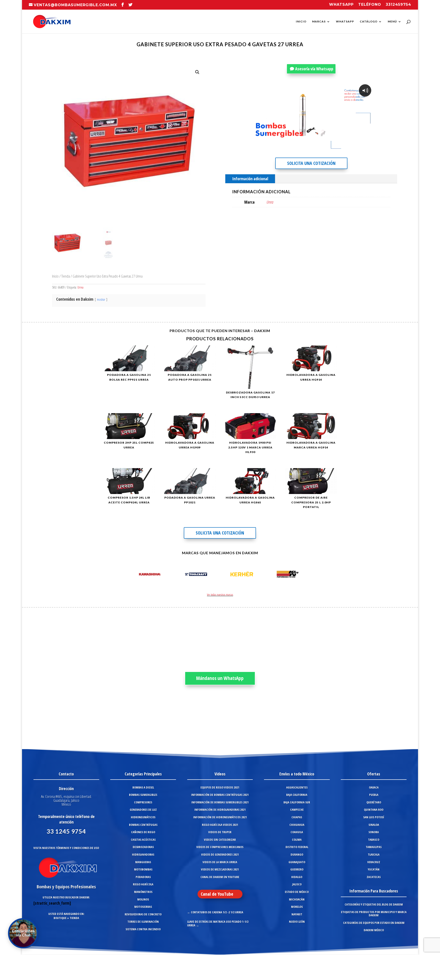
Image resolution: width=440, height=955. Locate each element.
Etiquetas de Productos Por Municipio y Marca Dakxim (374, 913)
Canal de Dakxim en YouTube (220, 877)
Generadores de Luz (143, 810)
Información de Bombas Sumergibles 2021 (220, 802)
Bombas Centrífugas (143, 825)
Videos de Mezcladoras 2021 (220, 869)
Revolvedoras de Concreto (143, 914)
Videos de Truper (219, 832)
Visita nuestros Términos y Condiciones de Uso (66, 848)
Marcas (319, 21)
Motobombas (143, 869)
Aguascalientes (297, 787)
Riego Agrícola (143, 884)
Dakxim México (374, 930)
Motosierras (143, 907)
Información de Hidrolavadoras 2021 (220, 810)
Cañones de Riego (143, 832)
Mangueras (143, 862)
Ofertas (373, 774)
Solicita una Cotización (311, 163)
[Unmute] (336, 148)
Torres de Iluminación (143, 922)
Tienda (65, 276)
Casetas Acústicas (143, 840)
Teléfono (369, 5)
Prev (134, 575)
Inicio (301, 21)
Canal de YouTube (217, 894)
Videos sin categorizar (220, 840)
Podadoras (143, 877)
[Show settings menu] (345, 148)
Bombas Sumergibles (143, 795)
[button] (197, 72)
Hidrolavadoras (143, 854)
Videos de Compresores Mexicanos (219, 847)
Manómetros (143, 892)
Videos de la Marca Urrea (220, 862)
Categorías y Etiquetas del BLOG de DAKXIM (374, 904)
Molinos (143, 899)
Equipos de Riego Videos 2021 (220, 787)
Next (305, 575)
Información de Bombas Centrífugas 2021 (220, 795)
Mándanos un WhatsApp (220, 678)
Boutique (60, 918)
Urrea (80, 287)
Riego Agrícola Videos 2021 (220, 825)
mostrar (101, 299)
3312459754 (398, 5)
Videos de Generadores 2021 (220, 854)
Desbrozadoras (143, 847)
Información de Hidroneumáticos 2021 (220, 817)
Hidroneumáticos (143, 817)
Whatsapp (341, 5)
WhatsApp (345, 21)
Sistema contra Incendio (143, 929)
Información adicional (250, 178)
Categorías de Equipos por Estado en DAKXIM (373, 923)
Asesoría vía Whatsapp (314, 68)
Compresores (143, 802)
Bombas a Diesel (143, 787)
